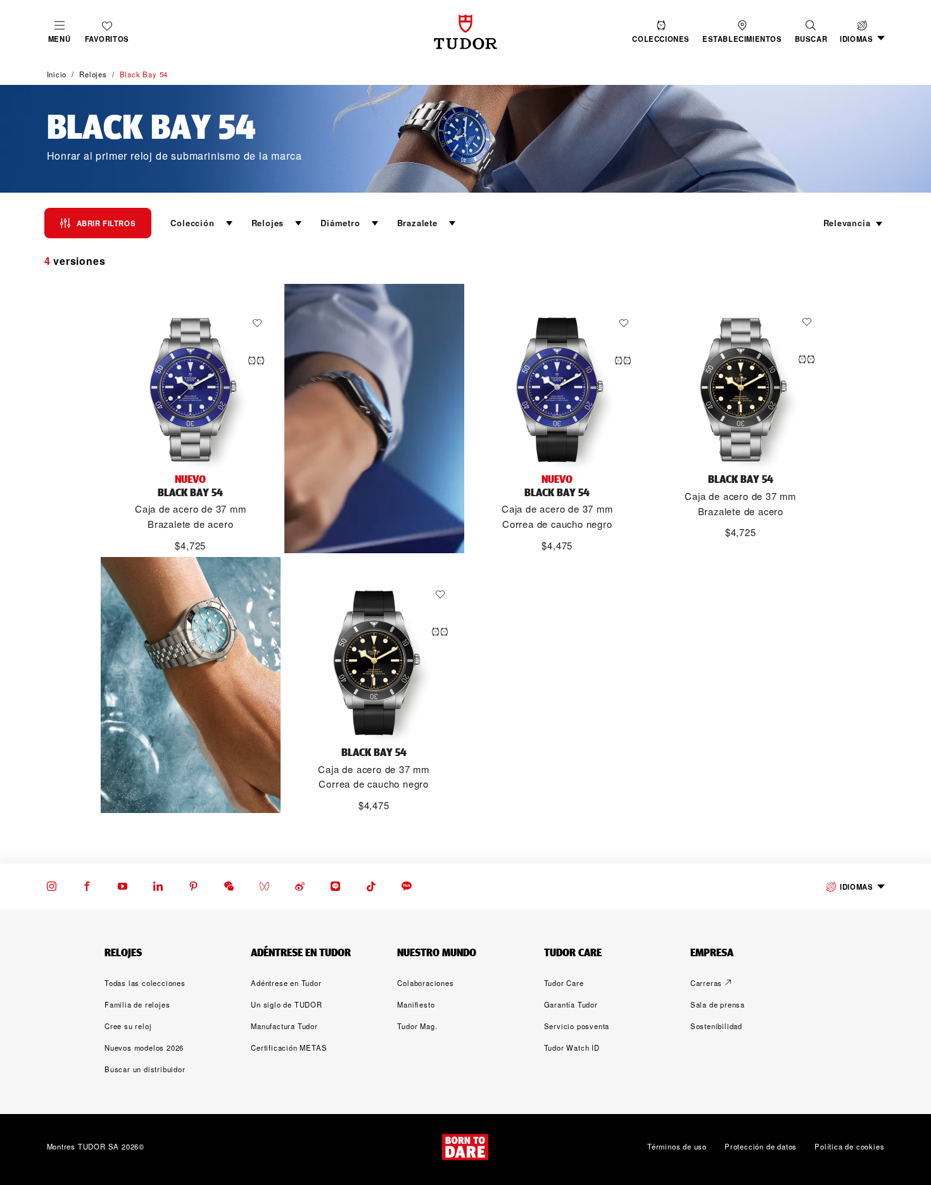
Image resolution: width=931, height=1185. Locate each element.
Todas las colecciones (145, 983)
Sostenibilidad (716, 1026)
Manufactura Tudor (284, 1026)
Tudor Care (564, 983)
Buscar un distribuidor (145, 1069)
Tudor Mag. (417, 1026)
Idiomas (856, 886)
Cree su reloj (127, 1026)
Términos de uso (677, 1146)
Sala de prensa (717, 1004)
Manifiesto (415, 1004)
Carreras (706, 983)
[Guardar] (260, 323)
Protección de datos (761, 1146)
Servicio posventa (577, 1026)
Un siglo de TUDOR (286, 1004)
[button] (811, 31)
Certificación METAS (289, 1047)
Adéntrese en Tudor (286, 983)
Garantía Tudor (571, 1004)
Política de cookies (849, 1146)
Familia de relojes (137, 1004)
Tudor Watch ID (572, 1047)
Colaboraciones (425, 983)
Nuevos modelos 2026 (144, 1047)
